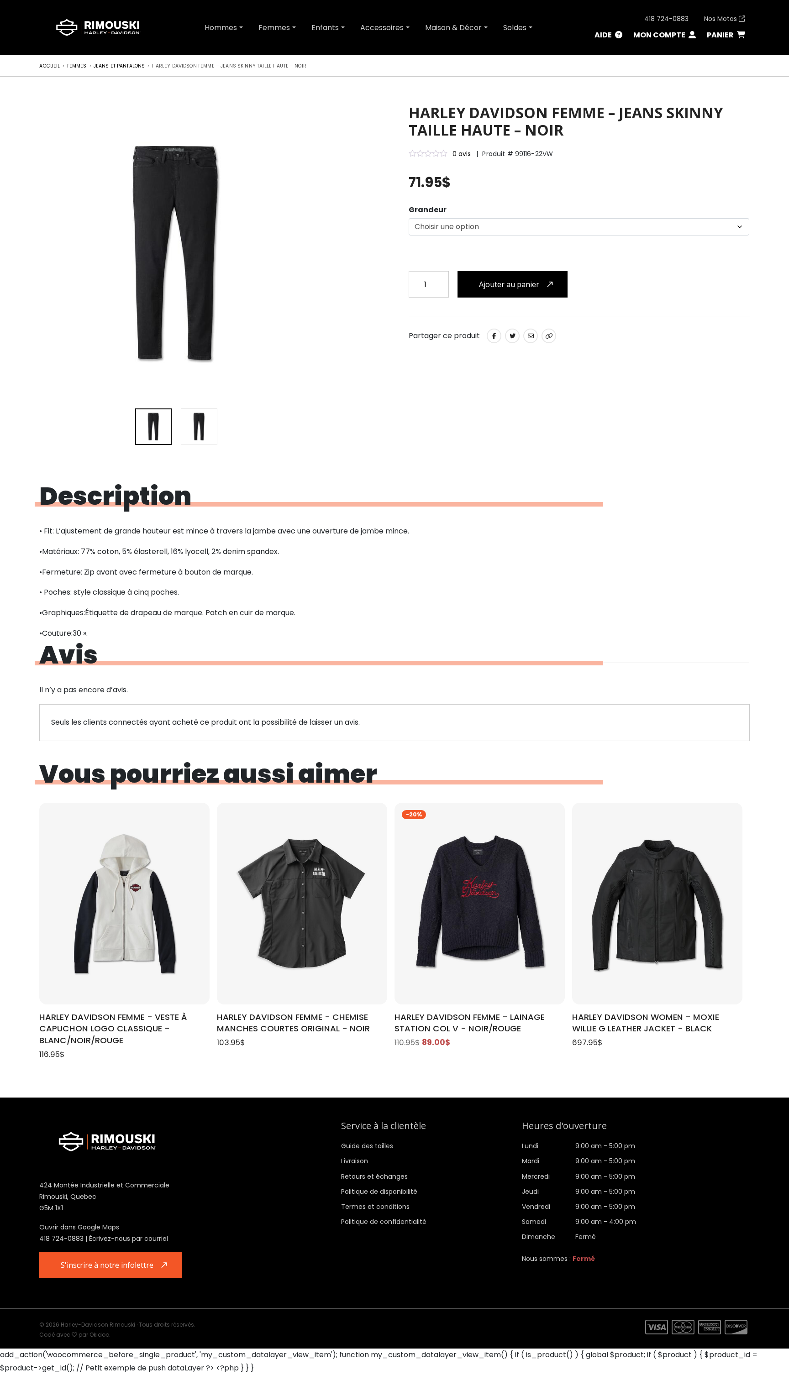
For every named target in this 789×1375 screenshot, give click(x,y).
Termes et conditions (375, 1206)
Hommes (221, 27)
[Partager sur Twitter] (512, 336)
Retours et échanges (374, 1176)
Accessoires (382, 27)
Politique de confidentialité (383, 1221)
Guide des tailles (367, 1145)
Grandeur (428, 209)
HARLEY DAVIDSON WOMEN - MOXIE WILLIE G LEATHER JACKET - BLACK (645, 1023)
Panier (721, 35)
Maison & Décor (453, 27)
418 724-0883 (666, 18)
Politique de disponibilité (379, 1191)
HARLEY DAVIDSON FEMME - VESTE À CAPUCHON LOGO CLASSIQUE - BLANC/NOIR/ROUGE (113, 1028)
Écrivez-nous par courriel (128, 1238)
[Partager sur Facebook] (494, 336)
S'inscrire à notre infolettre (107, 1265)
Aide (603, 35)
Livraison (354, 1161)
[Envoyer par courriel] (530, 336)
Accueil (49, 66)
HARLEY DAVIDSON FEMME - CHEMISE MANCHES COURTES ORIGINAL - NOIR (293, 1023)
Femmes (274, 27)
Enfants (325, 27)
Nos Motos (721, 18)
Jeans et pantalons (119, 66)
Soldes (514, 27)
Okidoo (99, 1334)
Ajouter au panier (509, 284)
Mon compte (660, 35)
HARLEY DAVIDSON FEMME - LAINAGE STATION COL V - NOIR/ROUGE (469, 1023)
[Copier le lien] (549, 336)
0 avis (461, 153)
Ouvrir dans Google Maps (79, 1227)
